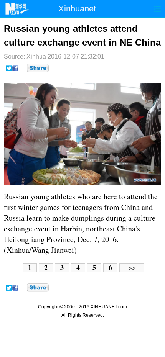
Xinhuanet (77, 8)
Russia (14, 196)
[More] (38, 68)
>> (132, 267)
